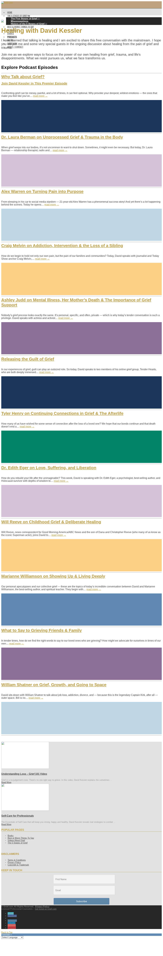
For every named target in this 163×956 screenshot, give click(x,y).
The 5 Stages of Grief (18, 843)
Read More (6, 782)
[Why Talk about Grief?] (81, 116)
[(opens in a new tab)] (25, 768)
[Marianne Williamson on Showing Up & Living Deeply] (81, 609)
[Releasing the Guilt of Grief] (81, 392)
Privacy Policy (14, 862)
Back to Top (6, 932)
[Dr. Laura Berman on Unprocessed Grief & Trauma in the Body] (81, 170)
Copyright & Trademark (18, 865)
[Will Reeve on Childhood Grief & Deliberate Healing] (81, 555)
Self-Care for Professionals (17, 815)
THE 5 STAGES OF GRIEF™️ (18, 15)
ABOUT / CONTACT (15, 46)
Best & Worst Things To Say (21, 838)
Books (11, 835)
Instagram (12, 920)
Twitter (11, 913)
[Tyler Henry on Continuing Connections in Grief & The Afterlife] (81, 447)
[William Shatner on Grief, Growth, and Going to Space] (81, 718)
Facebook (12, 916)
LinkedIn (11, 923)
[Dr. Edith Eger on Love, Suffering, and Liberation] (81, 501)
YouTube (12, 925)
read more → (40, 96)
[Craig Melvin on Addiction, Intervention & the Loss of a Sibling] (81, 279)
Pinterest (12, 928)
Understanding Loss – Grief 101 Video (24, 774)
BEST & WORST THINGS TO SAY (20, 26)
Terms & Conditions (17, 860)
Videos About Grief (16, 840)
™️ (25, 18)
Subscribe (81, 901)
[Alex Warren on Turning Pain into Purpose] (81, 225)
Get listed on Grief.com (46, 909)
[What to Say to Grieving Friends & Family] (81, 664)
